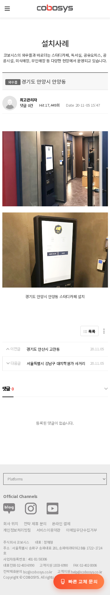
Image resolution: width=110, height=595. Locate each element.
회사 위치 (10, 523)
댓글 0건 (26, 105)
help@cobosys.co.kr (86, 571)
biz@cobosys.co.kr (37, 571)
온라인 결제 (61, 523)
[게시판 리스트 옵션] (104, 331)
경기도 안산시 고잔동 (43, 349)
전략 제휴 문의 (35, 523)
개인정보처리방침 (17, 530)
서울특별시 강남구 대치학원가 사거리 (56, 363)
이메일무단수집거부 (81, 530)
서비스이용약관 (48, 530)
